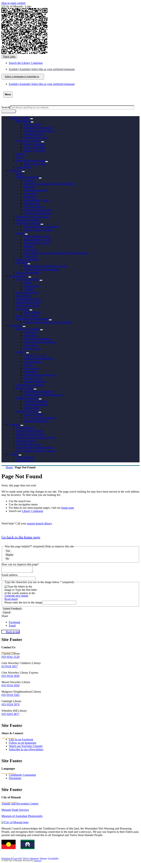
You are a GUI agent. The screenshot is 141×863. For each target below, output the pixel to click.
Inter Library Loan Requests (32, 318)
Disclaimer (15, 778)
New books (30, 332)
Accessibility (23, 167)
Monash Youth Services (15, 809)
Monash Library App (36, 137)
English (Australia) (42, 69)
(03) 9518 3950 (10, 685)
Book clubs (22, 309)
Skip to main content (13, 3)
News (19, 157)
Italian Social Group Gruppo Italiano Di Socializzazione (56, 252)
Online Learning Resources (39, 374)
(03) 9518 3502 (10, 694)
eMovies (28, 365)
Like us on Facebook (21, 739)
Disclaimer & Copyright (11, 858)
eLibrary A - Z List (34, 355)
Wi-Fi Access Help (34, 147)
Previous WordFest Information (42, 269)
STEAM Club (32, 203)
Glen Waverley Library (29, 431)
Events (20, 173)
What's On (15, 170)
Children (29, 289)
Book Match (23, 295)
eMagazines (30, 371)
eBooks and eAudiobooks (39, 358)
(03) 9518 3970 (10, 704)
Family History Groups (37, 236)
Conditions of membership (39, 130)
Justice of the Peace (27, 259)
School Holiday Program (38, 210)
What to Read (31, 407)
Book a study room (35, 163)
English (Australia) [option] (42, 84)
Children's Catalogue (36, 401)
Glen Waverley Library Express (34, 447)
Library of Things (34, 414)
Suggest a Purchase (27, 292)
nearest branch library (39, 523)
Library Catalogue (32, 511)
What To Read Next (27, 279)
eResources (30, 335)
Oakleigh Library (26, 440)
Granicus (37, 860)
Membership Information (38, 127)
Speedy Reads (32, 348)
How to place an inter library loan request (47, 322)
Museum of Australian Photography (22, 816)
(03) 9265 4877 (10, 714)
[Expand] (31, 118)
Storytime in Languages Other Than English (49, 183)
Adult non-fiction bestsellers (40, 341)
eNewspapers (31, 368)
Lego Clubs (30, 193)
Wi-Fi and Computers (28, 140)
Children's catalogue (35, 190)
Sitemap (43, 858)
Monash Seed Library (36, 421)
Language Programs (27, 219)
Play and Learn (32, 361)
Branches (14, 424)
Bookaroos (30, 196)
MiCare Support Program (38, 229)
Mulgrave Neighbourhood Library (36, 437)
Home (9, 467)
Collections (15, 325)
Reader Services (18, 276)
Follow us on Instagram (22, 742)
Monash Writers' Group (37, 239)
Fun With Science (34, 206)
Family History (25, 388)
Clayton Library (25, 427)
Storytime (29, 180)
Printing (20, 154)
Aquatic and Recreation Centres (19, 803)
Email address (9, 574)
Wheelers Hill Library (28, 444)
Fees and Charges (34, 134)
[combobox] (22, 77)
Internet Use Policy (35, 150)
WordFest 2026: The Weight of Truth (45, 266)
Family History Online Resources (43, 394)
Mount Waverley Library (30, 434)
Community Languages (29, 384)
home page (67, 507)
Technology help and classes (32, 216)
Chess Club (30, 256)
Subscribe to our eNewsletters (26, 749)
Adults (27, 282)
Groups (20, 233)
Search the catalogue (28, 328)
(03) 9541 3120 (10, 656)
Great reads (30, 345)
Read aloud (11, 598)
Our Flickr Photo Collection (40, 417)
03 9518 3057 (9, 666)
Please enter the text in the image (23, 602)
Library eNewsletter (27, 272)
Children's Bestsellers (36, 404)
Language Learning (35, 381)
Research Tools (32, 378)
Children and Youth (27, 177)
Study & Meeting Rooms (30, 160)
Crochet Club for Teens (37, 213)
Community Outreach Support (41, 226)
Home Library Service (29, 299)
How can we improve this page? (20, 564)
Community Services (28, 223)
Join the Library (33, 124)
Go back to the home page (20, 537)
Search (5, 107)
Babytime (29, 187)
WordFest (21, 262)
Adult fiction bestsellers (37, 338)
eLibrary (21, 351)
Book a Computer (34, 144)
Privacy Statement (31, 858)
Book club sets (32, 312)
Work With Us (24, 460)
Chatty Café (30, 249)
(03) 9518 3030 (10, 675)
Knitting (28, 246)
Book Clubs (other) (27, 315)
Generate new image (16, 595)
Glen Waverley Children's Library (35, 450)
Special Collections (27, 411)
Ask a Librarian (25, 457)
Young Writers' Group (36, 200)
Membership (23, 121)
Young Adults (31, 285)
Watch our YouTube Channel (25, 746)
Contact (13, 454)
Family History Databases (38, 391)
